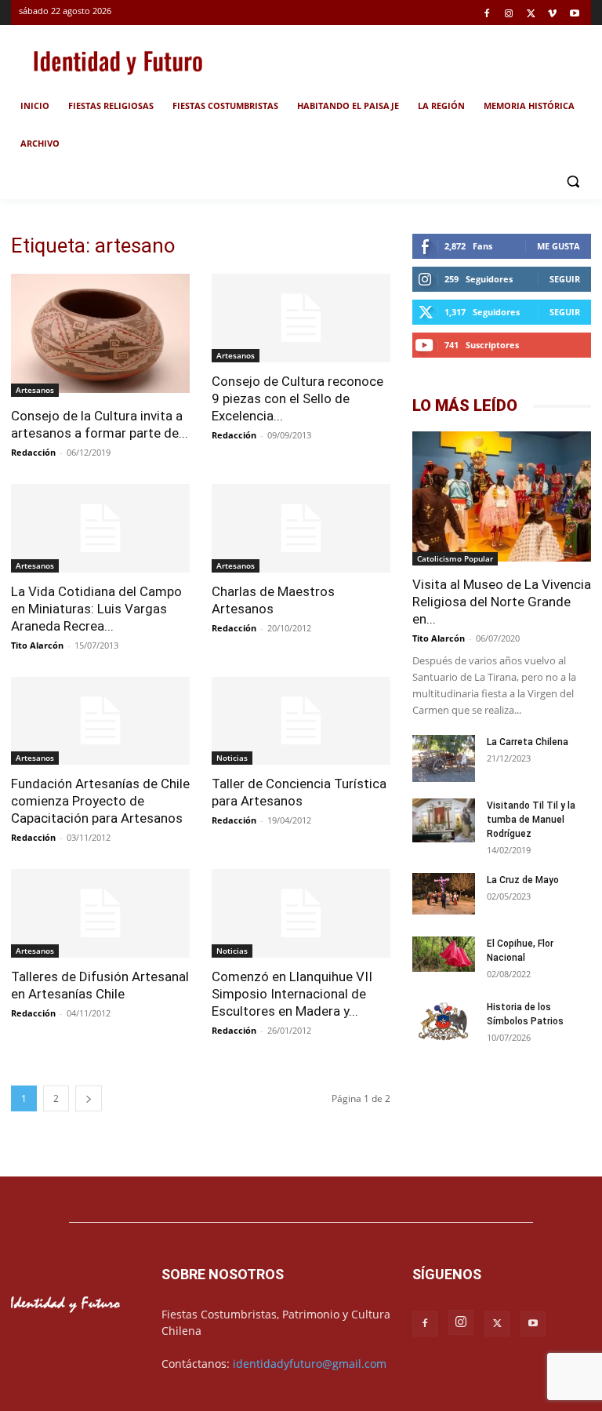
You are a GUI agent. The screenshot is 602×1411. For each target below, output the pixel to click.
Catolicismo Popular (455, 558)
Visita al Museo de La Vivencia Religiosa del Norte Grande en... (501, 601)
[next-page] (88, 1098)
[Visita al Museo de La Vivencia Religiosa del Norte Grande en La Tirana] (501, 498)
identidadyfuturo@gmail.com (309, 1363)
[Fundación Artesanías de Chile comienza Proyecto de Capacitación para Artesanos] (100, 721)
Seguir (564, 279)
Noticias (232, 757)
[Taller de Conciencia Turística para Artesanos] (301, 721)
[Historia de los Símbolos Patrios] (443, 1023)
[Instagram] (509, 14)
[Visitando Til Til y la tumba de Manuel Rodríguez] (443, 822)
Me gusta (558, 246)
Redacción (33, 452)
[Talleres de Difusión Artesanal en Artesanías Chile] (100, 913)
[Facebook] (487, 14)
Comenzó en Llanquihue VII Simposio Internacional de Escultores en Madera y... (292, 994)
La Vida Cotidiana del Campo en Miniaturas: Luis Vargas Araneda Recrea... (96, 609)
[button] (572, 181)
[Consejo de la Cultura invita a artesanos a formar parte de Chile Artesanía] (100, 335)
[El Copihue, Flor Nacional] (443, 954)
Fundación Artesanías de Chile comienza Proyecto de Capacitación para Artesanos (100, 801)
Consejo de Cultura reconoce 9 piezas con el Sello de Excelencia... (297, 398)
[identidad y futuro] (117, 60)
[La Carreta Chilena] (443, 758)
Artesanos (35, 389)
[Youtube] (574, 14)
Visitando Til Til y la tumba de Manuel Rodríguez (531, 819)
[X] (531, 14)
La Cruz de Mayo (523, 880)
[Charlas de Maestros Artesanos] (301, 528)
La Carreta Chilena (527, 741)
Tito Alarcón (37, 645)
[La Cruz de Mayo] (443, 894)
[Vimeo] (552, 14)
